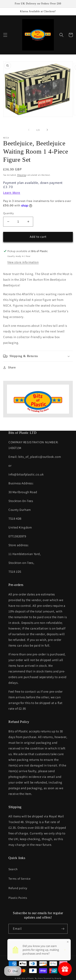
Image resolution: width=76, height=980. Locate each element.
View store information (23, 262)
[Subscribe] (62, 929)
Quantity (8, 213)
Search (13, 869)
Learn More (11, 193)
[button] (5, 35)
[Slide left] (28, 129)
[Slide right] (47, 129)
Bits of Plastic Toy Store (32, 978)
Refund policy (17, 888)
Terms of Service (19, 878)
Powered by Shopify (52, 978)
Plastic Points (17, 898)
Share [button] (12, 367)
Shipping (21, 175)
